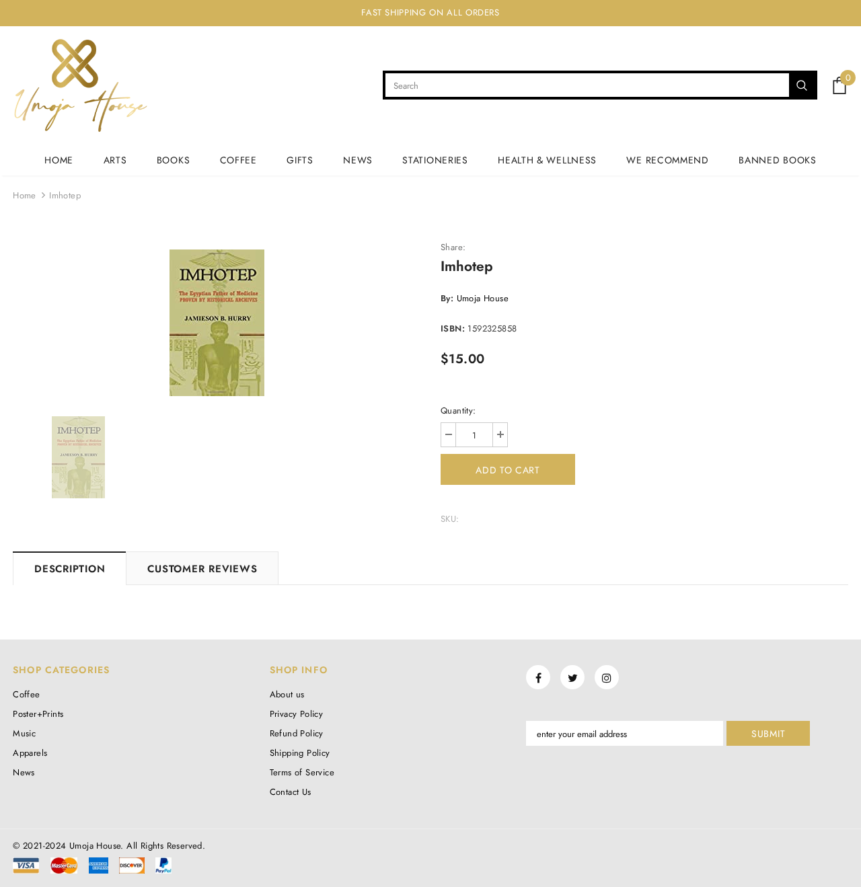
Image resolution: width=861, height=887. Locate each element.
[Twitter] (572, 677)
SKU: (450, 518)
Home (24, 195)
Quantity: (458, 410)
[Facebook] (538, 677)
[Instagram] (607, 677)
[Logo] (80, 85)
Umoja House (483, 298)
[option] (217, 322)
